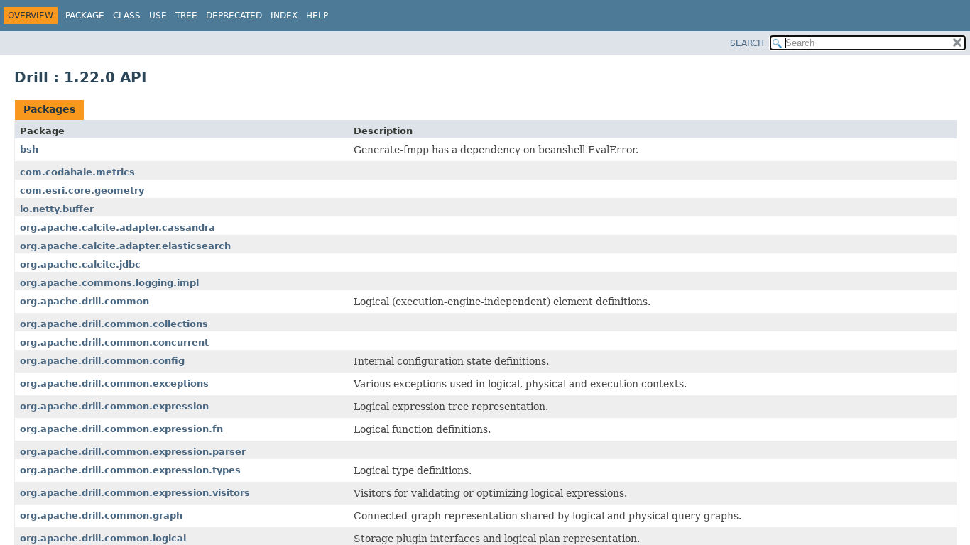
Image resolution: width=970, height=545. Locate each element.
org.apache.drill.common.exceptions (114, 383)
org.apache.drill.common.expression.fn (121, 429)
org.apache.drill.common (84, 301)
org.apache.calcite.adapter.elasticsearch (125, 246)
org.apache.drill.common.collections (114, 324)
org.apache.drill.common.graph (101, 515)
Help (317, 16)
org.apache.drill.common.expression (114, 406)
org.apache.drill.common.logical (103, 538)
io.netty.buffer (57, 209)
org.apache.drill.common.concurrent (114, 342)
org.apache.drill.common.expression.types (130, 470)
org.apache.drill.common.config (102, 361)
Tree (186, 16)
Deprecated (234, 16)
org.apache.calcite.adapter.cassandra (117, 227)
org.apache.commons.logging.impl (109, 282)
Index (284, 16)
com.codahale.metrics (77, 172)
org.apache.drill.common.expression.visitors (135, 493)
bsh (29, 149)
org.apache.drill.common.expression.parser (133, 451)
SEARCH (747, 43)
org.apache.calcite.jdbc (80, 264)
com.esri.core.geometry (82, 190)
